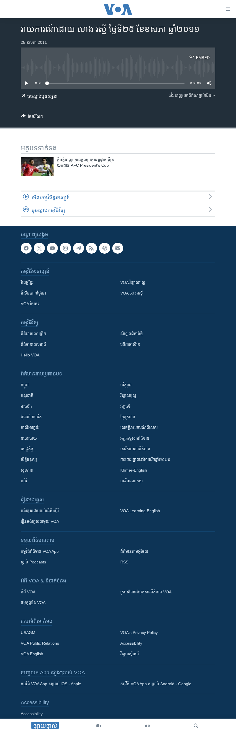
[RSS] (91, 248)
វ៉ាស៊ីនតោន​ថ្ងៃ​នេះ (33, 293)
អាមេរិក (26, 406)
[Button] (32, 117)
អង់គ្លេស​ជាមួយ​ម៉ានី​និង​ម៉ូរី (40, 510)
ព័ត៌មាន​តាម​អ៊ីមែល (134, 551)
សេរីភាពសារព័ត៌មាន (135, 449)
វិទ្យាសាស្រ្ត (128, 395)
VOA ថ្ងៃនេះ (30, 303)
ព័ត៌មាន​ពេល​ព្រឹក (33, 333)
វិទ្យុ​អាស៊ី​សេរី (129, 654)
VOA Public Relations (40, 643)
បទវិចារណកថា (131, 480)
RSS (124, 562)
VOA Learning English (140, 510)
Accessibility (131, 643)
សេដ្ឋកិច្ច (27, 449)
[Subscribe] (117, 248)
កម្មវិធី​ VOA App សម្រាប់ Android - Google (155, 683)
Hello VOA (30, 355)
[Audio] (147, 726)
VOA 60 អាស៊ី (131, 293)
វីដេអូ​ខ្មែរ (27, 282)
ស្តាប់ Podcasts (33, 562)
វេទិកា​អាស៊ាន (130, 344)
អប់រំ (24, 480)
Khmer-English (133, 470)
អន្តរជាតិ (27, 395)
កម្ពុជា (25, 385)
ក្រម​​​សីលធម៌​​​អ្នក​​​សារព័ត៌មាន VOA (146, 592)
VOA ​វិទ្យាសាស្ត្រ (132, 282)
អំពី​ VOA (28, 592)
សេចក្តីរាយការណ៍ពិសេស (139, 427)
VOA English (32, 654)
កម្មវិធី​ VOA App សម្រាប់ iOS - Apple (51, 683)
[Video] (98, 726)
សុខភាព (27, 470)
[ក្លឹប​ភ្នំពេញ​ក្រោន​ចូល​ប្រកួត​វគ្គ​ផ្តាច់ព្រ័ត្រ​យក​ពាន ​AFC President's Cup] (37, 166)
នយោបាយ (29, 438)
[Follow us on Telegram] (78, 248)
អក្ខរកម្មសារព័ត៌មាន (134, 438)
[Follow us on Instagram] (65, 248)
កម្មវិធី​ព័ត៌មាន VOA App (40, 551)
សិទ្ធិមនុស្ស (29, 459)
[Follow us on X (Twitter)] (39, 248)
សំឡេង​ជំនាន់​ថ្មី (131, 333)
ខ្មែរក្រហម (127, 417)
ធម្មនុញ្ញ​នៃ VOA (33, 602)
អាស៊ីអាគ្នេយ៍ (30, 427)
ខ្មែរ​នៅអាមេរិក (31, 417)
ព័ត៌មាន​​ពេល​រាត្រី (33, 344)
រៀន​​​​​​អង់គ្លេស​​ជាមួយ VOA (40, 521)
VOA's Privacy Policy (139, 632)
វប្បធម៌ (125, 406)
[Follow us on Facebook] (26, 248)
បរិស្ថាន (126, 385)
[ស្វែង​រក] (196, 726)
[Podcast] (104, 248)
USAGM (28, 632)
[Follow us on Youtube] (52, 248)
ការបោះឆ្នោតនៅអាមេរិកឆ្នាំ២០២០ (145, 459)
